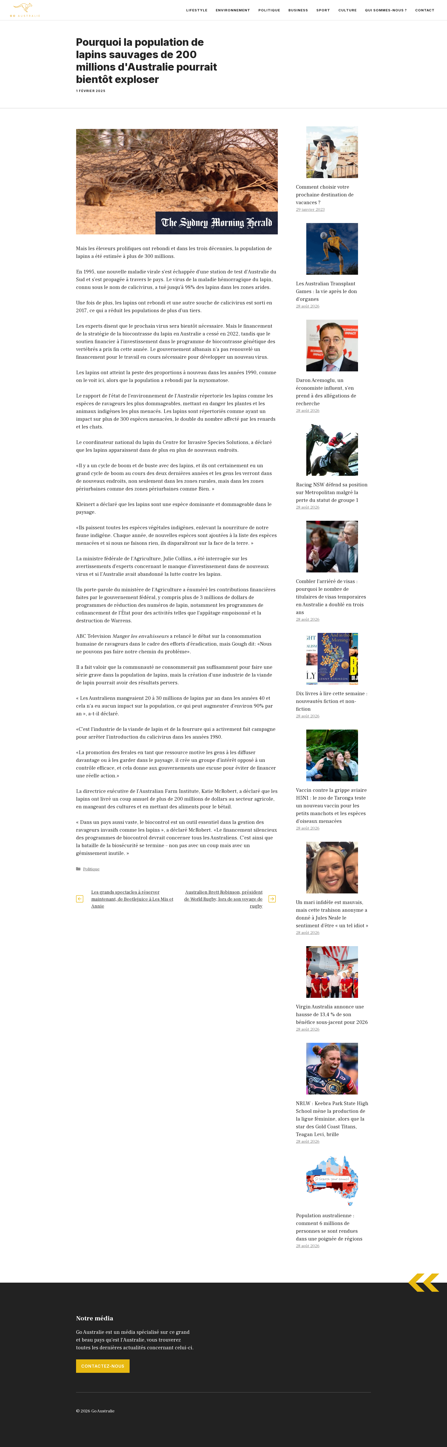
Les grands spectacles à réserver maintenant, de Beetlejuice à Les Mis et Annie (132, 899)
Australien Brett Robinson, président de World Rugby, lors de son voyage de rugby (223, 899)
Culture (347, 10)
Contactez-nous (102, 1366)
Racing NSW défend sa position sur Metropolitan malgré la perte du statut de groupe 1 (332, 492)
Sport (323, 10)
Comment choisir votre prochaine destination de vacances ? (325, 195)
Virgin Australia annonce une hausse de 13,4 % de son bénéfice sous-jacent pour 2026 (332, 1015)
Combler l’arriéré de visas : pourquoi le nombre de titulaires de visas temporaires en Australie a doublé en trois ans (331, 597)
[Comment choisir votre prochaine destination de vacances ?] (332, 174)
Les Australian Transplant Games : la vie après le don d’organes (326, 291)
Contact (425, 10)
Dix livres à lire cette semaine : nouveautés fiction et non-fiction (332, 701)
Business (298, 10)
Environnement (233, 10)
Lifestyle (196, 10)
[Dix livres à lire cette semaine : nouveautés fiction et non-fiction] (332, 680)
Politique (269, 10)
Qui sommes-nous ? (386, 10)
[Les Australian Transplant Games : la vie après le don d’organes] (332, 270)
